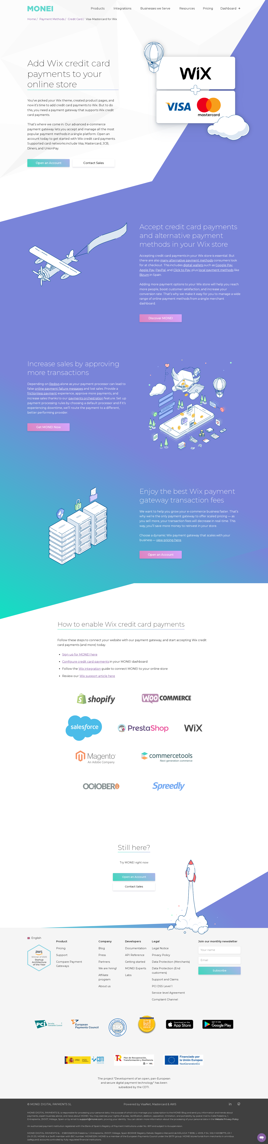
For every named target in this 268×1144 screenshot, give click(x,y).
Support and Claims (165, 979)
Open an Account (48, 163)
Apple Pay (146, 270)
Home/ (32, 19)
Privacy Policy (161, 955)
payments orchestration (85, 398)
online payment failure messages (59, 388)
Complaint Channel (165, 999)
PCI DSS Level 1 (162, 986)
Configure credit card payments (85, 661)
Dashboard (228, 8)
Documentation (135, 948)
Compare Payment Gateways (69, 964)
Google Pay (223, 265)
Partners (104, 961)
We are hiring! (107, 968)
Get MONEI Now (48, 427)
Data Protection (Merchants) (171, 961)
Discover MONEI (160, 318)
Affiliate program (104, 977)
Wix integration (90, 668)
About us (104, 986)
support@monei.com (91, 1119)
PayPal (161, 270)
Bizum (144, 275)
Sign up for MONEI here (79, 654)
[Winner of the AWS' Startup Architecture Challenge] (39, 956)
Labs (128, 975)
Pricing (208, 8)
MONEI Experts (135, 968)
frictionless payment (42, 393)
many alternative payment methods (186, 260)
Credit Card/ (76, 19)
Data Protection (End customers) (166, 970)
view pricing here (168, 540)
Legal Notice (160, 948)
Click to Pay (181, 270)
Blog (101, 948)
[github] (239, 1103)
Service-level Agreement (168, 992)
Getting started (135, 961)
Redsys (54, 384)
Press (102, 955)
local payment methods (216, 270)
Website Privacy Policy (227, 1119)
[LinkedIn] (230, 1103)
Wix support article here (97, 676)
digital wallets (193, 265)
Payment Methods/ (52, 19)
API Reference (134, 955)
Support (61, 955)
